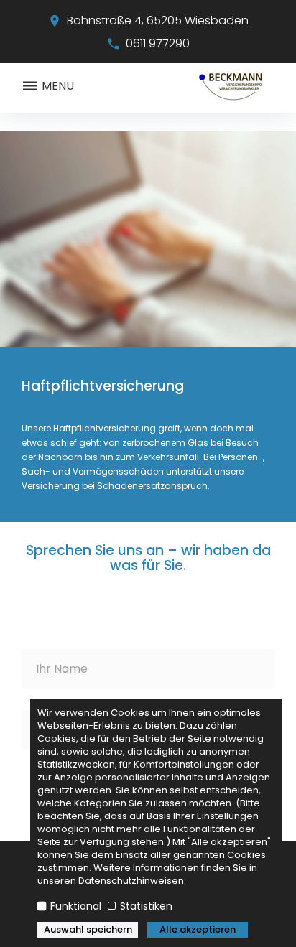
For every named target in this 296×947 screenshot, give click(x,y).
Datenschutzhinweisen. (132, 880)
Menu (56, 86)
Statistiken (144, 906)
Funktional (75, 906)
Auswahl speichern (88, 929)
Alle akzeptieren (197, 929)
